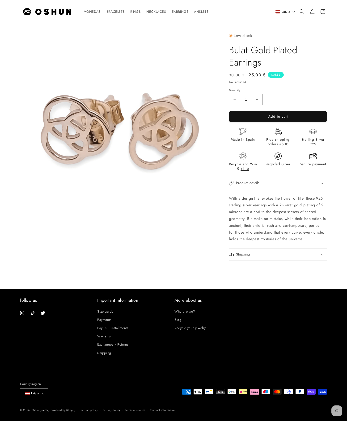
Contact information (162, 410)
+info (245, 168)
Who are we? (184, 311)
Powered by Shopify (63, 410)
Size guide (105, 311)
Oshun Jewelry (41, 410)
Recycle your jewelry (190, 327)
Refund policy (89, 410)
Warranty (104, 336)
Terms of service (135, 410)
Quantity (234, 90)
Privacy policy (111, 410)
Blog (177, 319)
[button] (302, 11)
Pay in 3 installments (112, 327)
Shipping (104, 352)
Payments (104, 319)
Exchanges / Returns (112, 344)
